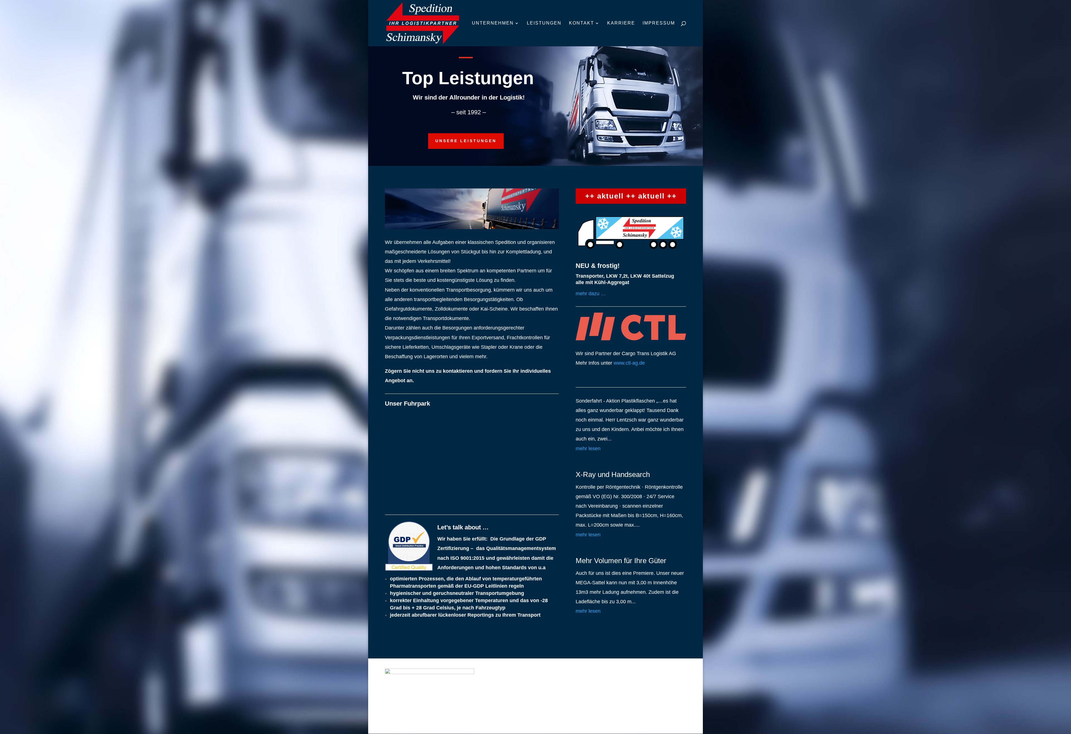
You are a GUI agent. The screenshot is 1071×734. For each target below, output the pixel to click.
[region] (472, 459)
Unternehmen (493, 23)
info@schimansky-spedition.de (638, 705)
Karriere (621, 23)
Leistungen (544, 23)
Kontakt (581, 23)
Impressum (659, 23)
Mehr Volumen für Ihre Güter (621, 560)
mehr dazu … (591, 293)
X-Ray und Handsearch (613, 474)
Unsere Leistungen (465, 141)
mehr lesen (588, 448)
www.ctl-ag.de (629, 363)
